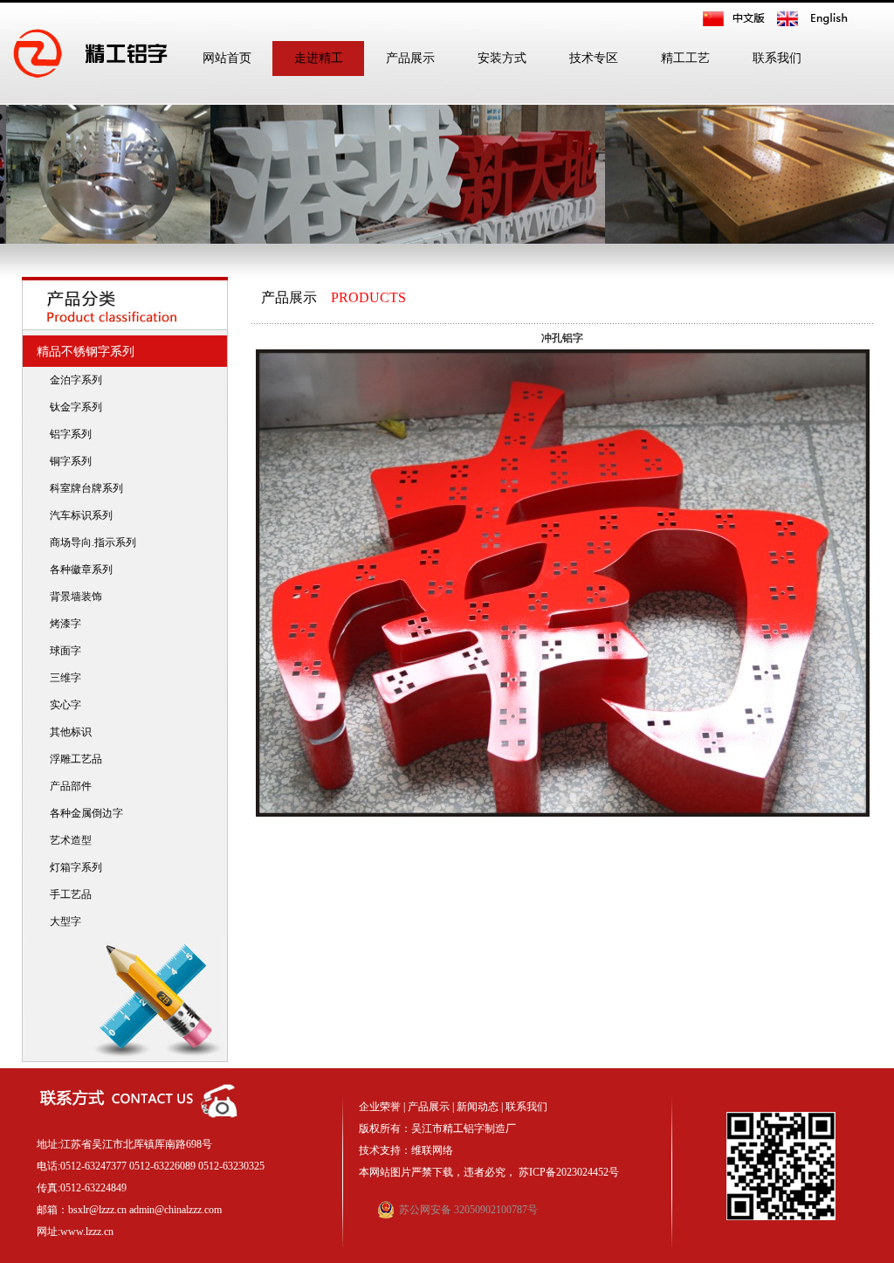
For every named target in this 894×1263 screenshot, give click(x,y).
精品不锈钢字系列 (82, 351)
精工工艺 (685, 58)
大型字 (61, 921)
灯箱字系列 (72, 867)
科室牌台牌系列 (82, 488)
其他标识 (67, 732)
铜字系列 (67, 461)
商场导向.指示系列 (89, 542)
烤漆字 (61, 624)
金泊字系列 (72, 380)
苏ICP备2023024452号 (569, 1172)
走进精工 (318, 58)
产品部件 (67, 786)
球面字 (61, 651)
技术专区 (593, 58)
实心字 (61, 705)
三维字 (61, 678)
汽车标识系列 (77, 515)
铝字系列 (67, 434)
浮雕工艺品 (72, 759)
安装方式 (502, 58)
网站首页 (227, 58)
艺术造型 (67, 840)
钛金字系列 (72, 407)
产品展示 (410, 58)
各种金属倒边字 (82, 813)
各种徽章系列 (77, 569)
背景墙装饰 (72, 596)
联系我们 (777, 58)
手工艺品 (67, 894)
